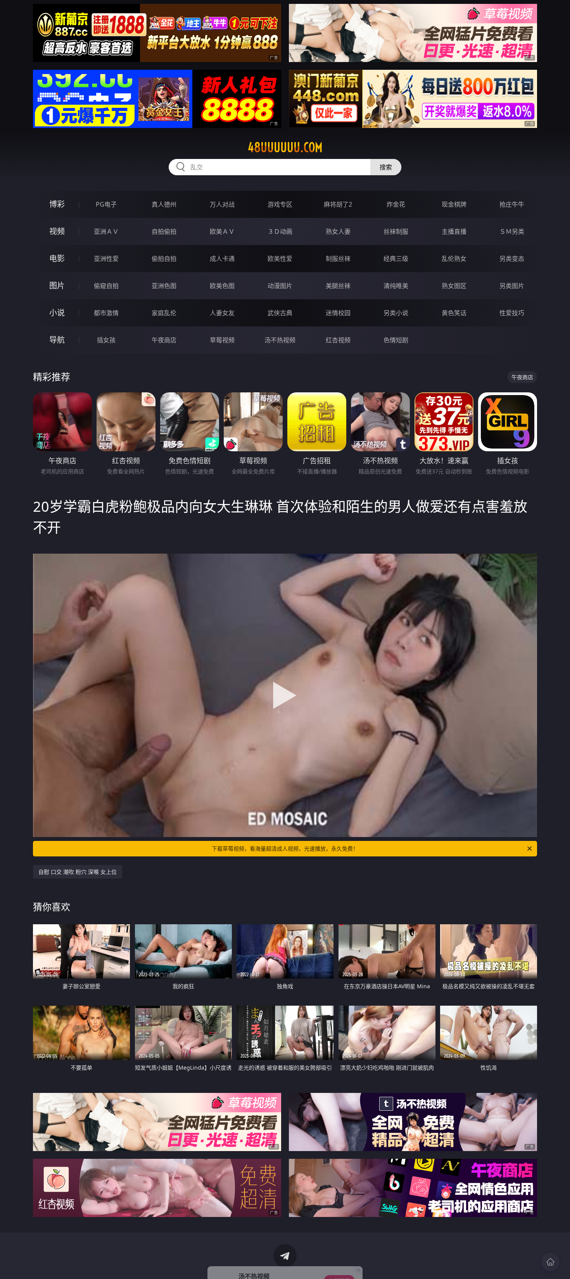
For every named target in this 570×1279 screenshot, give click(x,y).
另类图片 (511, 285)
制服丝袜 (338, 258)
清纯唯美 (395, 285)
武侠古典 (280, 313)
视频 (57, 231)
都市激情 (106, 313)
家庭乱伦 (164, 313)
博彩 (57, 204)
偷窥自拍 (106, 285)
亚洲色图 (164, 285)
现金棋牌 (454, 204)
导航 (57, 340)
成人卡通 (222, 258)
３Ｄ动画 (280, 231)
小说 (57, 312)
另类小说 (395, 313)
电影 (57, 258)
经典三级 (395, 258)
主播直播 (454, 231)
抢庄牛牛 (511, 204)
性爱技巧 (511, 313)
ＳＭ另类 (511, 231)
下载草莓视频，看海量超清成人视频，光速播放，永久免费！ (285, 848)
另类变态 (511, 258)
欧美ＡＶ (222, 231)
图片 (57, 285)
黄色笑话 (454, 313)
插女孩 (106, 340)
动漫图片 (280, 285)
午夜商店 (164, 340)
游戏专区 (280, 204)
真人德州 (164, 204)
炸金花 (396, 204)
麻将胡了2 (338, 204)
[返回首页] (550, 1262)
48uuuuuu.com (285, 147)
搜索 (386, 167)
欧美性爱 (280, 258)
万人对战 (222, 204)
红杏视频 (338, 340)
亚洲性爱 (106, 258)
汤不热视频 (279, 340)
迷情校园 (338, 313)
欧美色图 (222, 285)
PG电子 (106, 204)
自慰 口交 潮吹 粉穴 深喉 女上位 (77, 871)
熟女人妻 (338, 231)
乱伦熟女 (454, 258)
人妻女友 (222, 313)
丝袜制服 (395, 231)
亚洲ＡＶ (106, 231)
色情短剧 (395, 340)
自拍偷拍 (164, 231)
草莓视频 (222, 340)
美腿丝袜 (338, 285)
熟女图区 (454, 285)
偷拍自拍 (164, 258)
